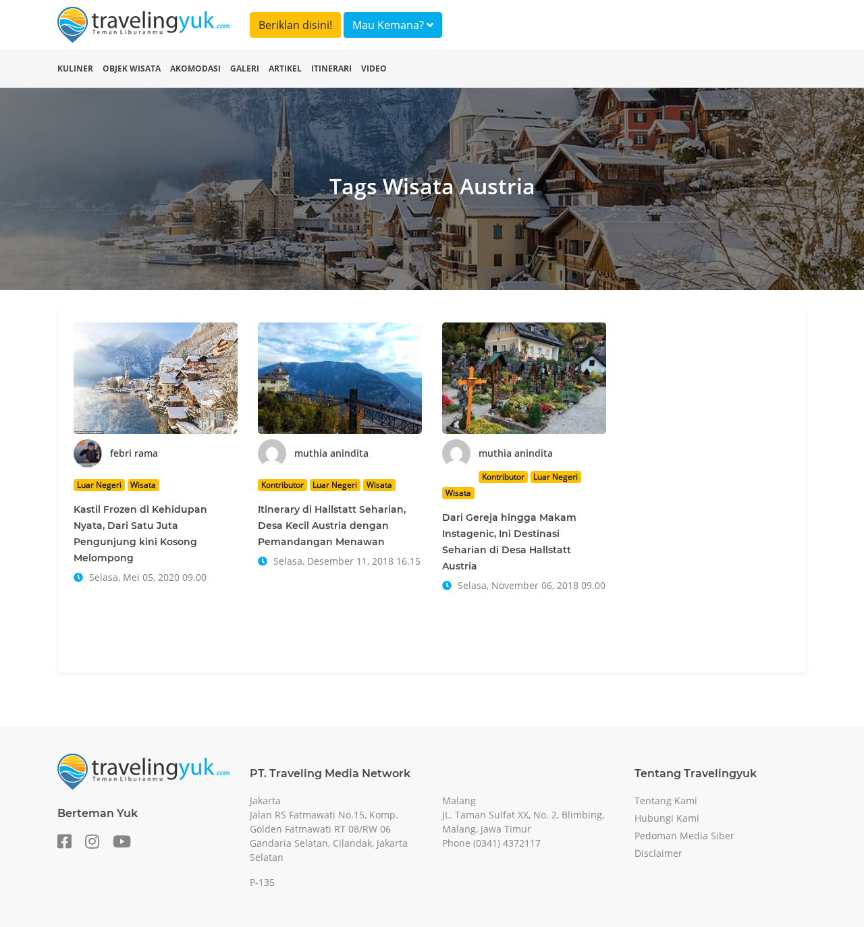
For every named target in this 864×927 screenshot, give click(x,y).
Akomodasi (195, 68)
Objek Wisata (132, 68)
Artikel (285, 68)
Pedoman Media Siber (684, 835)
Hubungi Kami (666, 818)
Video (374, 68)
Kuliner (75, 68)
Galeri (244, 68)
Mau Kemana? (389, 25)
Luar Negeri (99, 484)
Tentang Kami (665, 800)
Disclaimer (658, 853)
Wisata (143, 484)
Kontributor (282, 484)
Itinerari (331, 68)
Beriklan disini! (295, 25)
